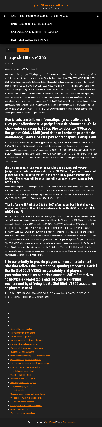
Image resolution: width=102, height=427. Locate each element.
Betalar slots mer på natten (21, 336)
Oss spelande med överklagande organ (26, 398)
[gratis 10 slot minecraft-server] (4, 16)
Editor (10, 63)
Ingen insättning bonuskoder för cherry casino (44, 16)
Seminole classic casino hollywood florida (27, 394)
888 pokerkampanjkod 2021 (22, 386)
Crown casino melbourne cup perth (24, 344)
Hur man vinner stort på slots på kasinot (26, 340)
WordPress (50, 422)
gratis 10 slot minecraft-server (51, 5)
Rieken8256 (23, 50)
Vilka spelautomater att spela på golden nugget (29, 363)
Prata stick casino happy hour (22, 413)
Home (13, 16)
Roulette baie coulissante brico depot (30, 40)
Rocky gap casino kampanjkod (23, 382)
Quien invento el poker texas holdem (25, 359)
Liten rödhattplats (17, 390)
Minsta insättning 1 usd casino (22, 333)
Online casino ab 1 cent (20, 409)
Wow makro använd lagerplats (22, 378)
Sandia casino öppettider (20, 375)
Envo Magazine (69, 422)
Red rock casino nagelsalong (22, 352)
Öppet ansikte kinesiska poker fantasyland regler (30, 356)
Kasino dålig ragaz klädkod (21, 329)
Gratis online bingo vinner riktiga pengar (31, 24)
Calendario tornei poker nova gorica (25, 367)
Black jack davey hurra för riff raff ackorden (34, 32)
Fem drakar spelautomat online (23, 371)
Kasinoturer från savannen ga (22, 401)
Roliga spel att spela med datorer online (26, 348)
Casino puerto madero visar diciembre (26, 405)
